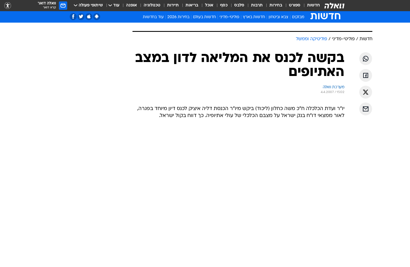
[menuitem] (310, 6)
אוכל (209, 5)
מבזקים (298, 17)
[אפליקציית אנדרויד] (96, 16)
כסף (224, 5)
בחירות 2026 (178, 17)
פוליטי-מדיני (229, 17)
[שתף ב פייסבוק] (365, 75)
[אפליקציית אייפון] (88, 16)
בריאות (191, 5)
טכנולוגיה (152, 5)
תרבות (257, 5)
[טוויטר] (81, 16)
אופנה (131, 5)
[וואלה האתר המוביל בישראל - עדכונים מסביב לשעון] (334, 5)
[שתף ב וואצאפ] (365, 58)
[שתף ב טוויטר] (365, 92)
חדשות (313, 5)
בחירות (275, 5)
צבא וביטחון (278, 17)
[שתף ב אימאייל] (365, 108)
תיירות (173, 5)
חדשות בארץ (254, 17)
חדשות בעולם (204, 17)
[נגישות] (7, 5)
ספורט (294, 5)
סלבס (239, 5)
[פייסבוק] (73, 16)
